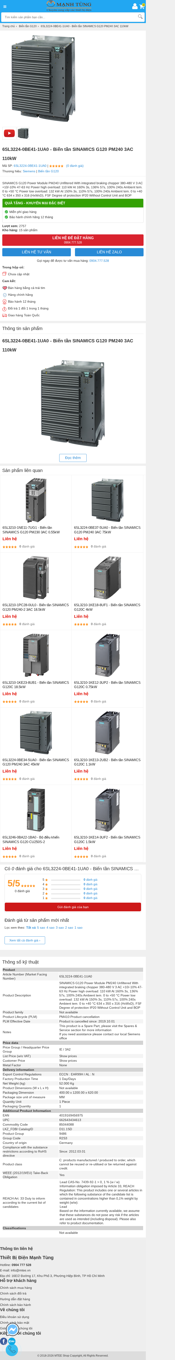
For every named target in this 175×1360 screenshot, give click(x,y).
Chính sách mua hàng (16, 1287)
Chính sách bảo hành (15, 1305)
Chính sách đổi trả (13, 1293)
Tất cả (31, 927)
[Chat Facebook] (12, 1330)
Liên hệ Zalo (109, 252)
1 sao (78, 927)
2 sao (69, 927)
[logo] (70, 6)
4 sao (50, 927)
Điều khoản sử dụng (14, 1317)
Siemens (29, 171)
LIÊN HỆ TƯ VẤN (36, 252)
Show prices (68, 1056)
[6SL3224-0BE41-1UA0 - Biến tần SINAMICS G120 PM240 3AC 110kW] (23, 133)
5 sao (41, 927)
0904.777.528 (99, 260)
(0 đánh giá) (75, 166)
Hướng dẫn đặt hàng (15, 1299)
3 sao (60, 927)
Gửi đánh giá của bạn (73, 907)
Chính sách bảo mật (14, 1322)
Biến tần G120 (48, 171)
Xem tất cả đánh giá (24, 940)
